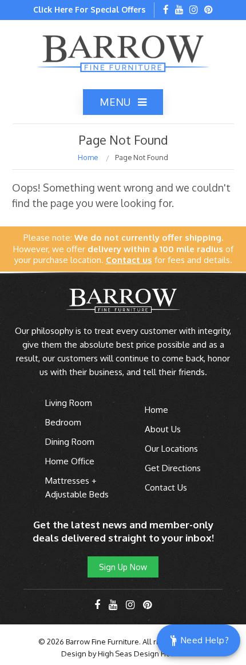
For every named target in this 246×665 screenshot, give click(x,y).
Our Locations (171, 448)
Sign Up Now (123, 567)
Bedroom (63, 422)
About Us (163, 429)
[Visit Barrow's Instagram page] (193, 10)
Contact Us (166, 487)
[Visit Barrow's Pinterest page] (208, 10)
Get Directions (173, 468)
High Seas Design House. (141, 653)
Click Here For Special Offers (89, 9)
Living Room (68, 402)
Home (88, 157)
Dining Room (69, 441)
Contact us (129, 259)
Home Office (69, 461)
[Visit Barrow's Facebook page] (166, 10)
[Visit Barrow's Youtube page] (179, 10)
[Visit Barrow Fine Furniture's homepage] (123, 52)
